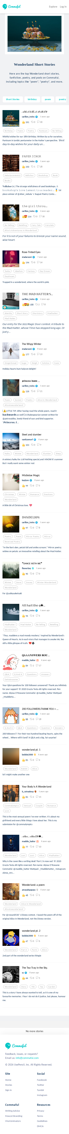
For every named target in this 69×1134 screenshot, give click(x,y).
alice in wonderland (47, 400)
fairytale (49, 225)
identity (8, 313)
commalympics (12, 806)
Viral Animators (13, 1120)
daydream (9, 276)
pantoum (43, 131)
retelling (23, 225)
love (7, 811)
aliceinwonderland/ (14, 405)
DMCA (40, 1126)
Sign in (8, 1090)
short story (22, 313)
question (45, 728)
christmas (9, 494)
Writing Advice (12, 1110)
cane (56, 363)
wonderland (32, 453)
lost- (32, 855)
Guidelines (42, 1120)
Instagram (42, 1095)
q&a (7, 674)
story (23, 987)
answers (45, 674)
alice (34, 769)
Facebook (42, 1079)
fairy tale (36, 225)
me (33, 987)
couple (39, 806)
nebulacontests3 (12, 175)
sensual (27, 806)
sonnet (18, 400)
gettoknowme (11, 679)
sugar (24, 363)
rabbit (24, 769)
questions (32, 674)
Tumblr (40, 1090)
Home (8, 1079)
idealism (19, 271)
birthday (32, 99)
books (7, 180)
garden (51, 987)
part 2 (24, 950)
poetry (62, 99)
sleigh (34, 363)
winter (18, 453)
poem (48, 99)
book (55, 175)
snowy (29, 582)
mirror (47, 536)
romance (34, 494)
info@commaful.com (27, 1057)
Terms (40, 1115)
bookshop (43, 175)
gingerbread (11, 363)
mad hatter (10, 318)
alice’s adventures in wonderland (21, 230)
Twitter (40, 1084)
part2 (34, 950)
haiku (7, 453)
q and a (18, 674)
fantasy (31, 271)
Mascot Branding (13, 1115)
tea (41, 987)
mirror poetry (32, 536)
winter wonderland (46, 582)
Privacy (40, 1110)
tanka (7, 271)
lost (23, 855)
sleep (58, 453)
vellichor (29, 175)
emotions (48, 494)
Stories (8, 1084)
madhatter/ (52, 313)
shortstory (37, 313)
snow (18, 582)
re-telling (56, 131)
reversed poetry (12, 542)
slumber (47, 453)
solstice (45, 363)
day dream (45, 271)
